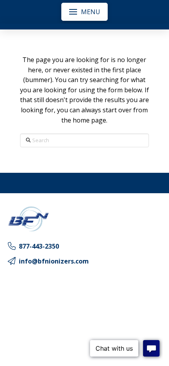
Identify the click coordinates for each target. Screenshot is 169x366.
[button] (84, 12)
